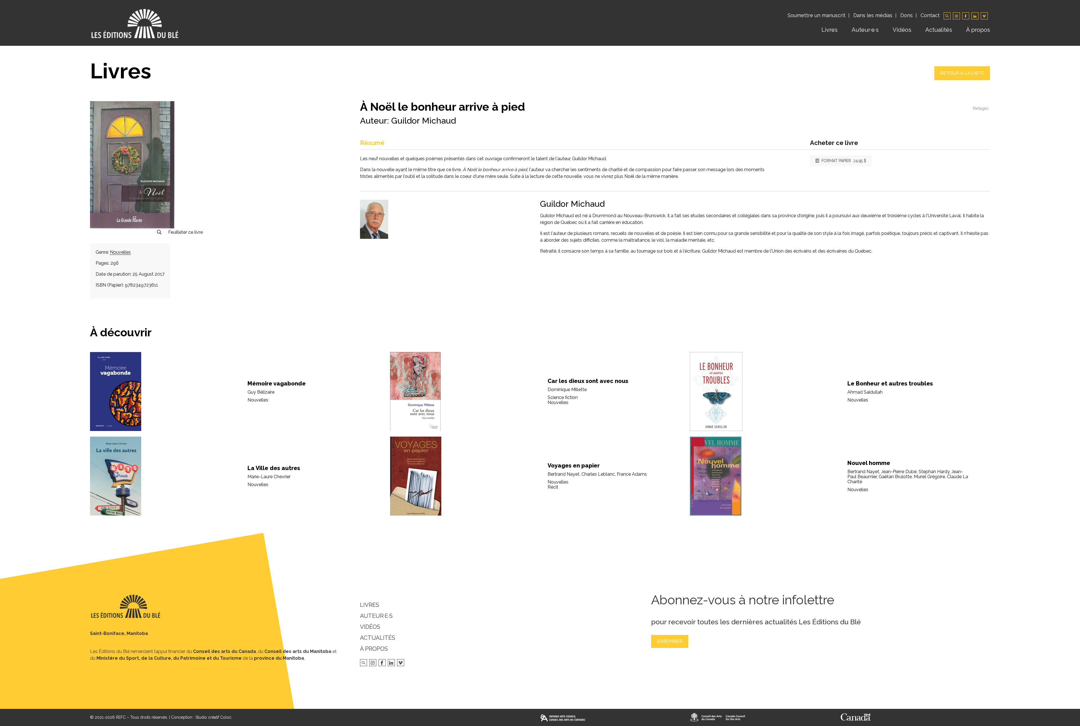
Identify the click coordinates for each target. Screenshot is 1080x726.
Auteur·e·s (865, 29)
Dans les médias (872, 15)
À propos (978, 29)
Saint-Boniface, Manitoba (119, 633)
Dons (906, 15)
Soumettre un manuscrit (816, 15)
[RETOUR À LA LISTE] (962, 78)
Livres (830, 29)
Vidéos (902, 29)
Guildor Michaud (423, 121)
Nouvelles (120, 252)
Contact (930, 15)
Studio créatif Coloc (213, 717)
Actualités (938, 29)
